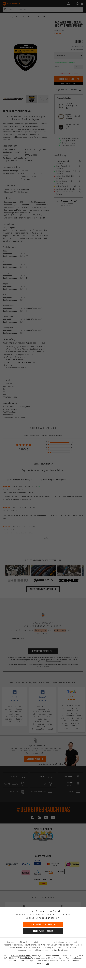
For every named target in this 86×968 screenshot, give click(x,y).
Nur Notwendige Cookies (43, 931)
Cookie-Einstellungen (40, 917)
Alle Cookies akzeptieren (41, 924)
